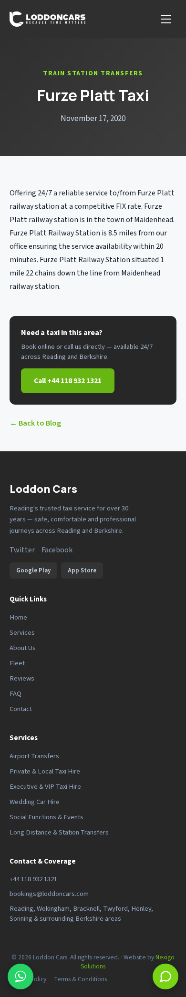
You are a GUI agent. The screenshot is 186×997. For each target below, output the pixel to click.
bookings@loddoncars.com (49, 894)
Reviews (22, 678)
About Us (23, 648)
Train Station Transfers (93, 73)
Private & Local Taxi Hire (45, 771)
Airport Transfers (34, 756)
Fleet (17, 663)
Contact (21, 709)
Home (18, 617)
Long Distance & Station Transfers (59, 832)
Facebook (56, 550)
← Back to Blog (35, 423)
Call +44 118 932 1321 (68, 381)
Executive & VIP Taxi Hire (45, 787)
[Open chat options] (20, 976)
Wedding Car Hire (35, 802)
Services (22, 633)
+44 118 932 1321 (33, 879)
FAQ (15, 694)
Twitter (22, 550)
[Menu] (165, 19)
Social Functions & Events (46, 817)
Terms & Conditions (80, 979)
